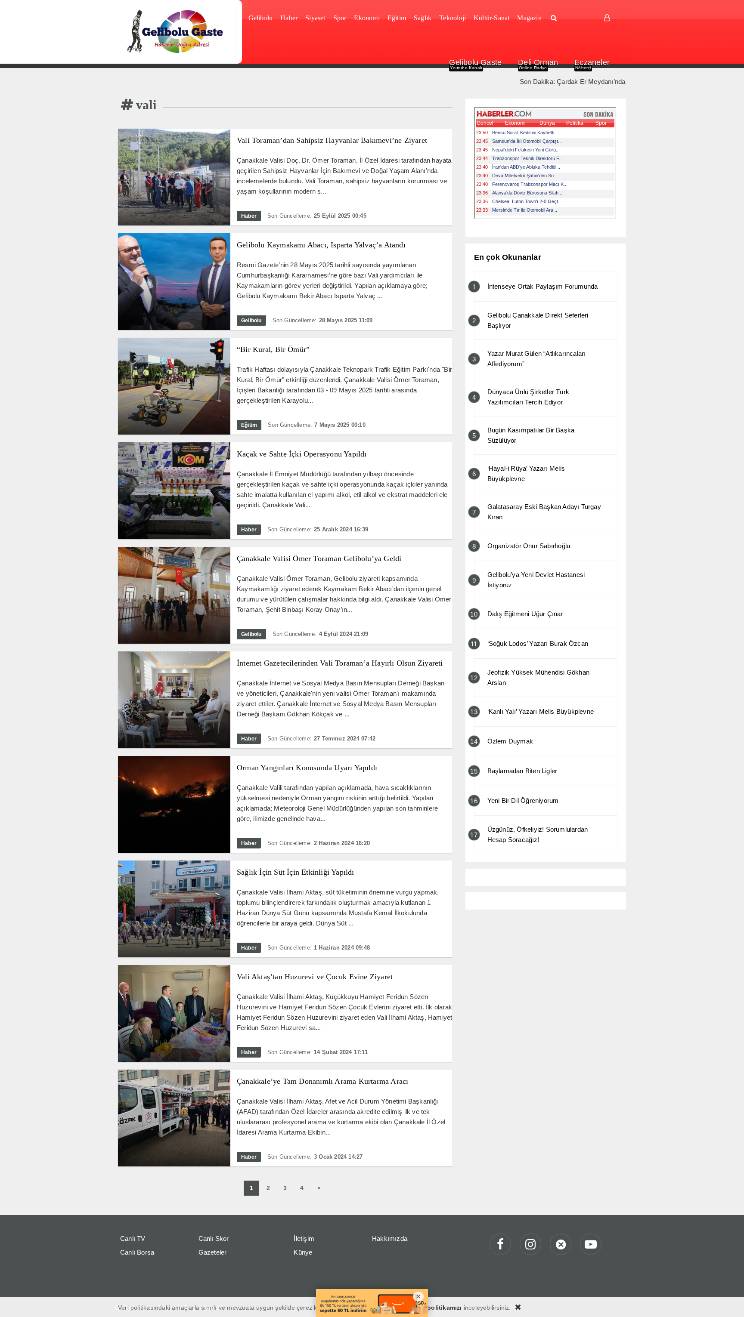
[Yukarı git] (727, 1300)
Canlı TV (133, 1238)
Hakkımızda (389, 1238)
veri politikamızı (438, 1307)
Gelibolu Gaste (475, 62)
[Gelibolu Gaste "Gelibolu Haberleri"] (177, 32)
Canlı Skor (213, 1238)
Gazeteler (212, 1252)
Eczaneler (592, 62)
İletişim (304, 1238)
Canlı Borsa (137, 1252)
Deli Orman (538, 62)
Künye (303, 1252)
